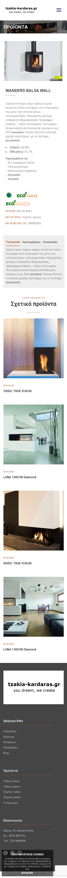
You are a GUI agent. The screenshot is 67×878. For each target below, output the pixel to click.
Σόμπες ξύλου (12, 791)
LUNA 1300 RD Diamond (19, 649)
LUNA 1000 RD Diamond (19, 477)
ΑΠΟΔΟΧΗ (27, 873)
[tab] (14, 242)
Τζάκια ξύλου (11, 781)
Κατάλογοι (9, 742)
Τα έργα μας (10, 802)
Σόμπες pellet (12, 797)
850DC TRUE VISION (17, 563)
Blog (6, 753)
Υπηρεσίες (9, 731)
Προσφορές (10, 747)
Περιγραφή (13, 242)
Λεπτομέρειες (31, 242)
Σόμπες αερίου (32, 217)
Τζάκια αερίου (12, 786)
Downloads (50, 242)
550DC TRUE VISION (17, 391)
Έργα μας (8, 736)
